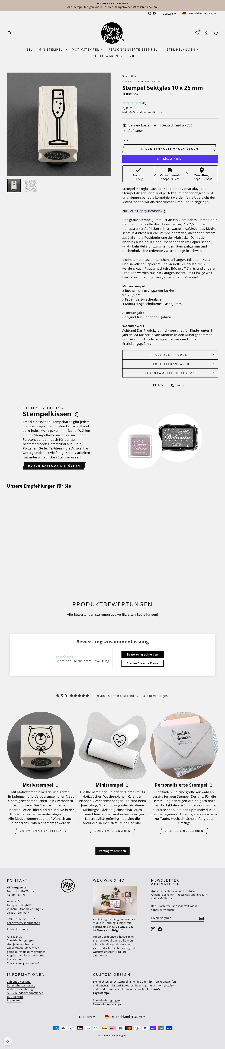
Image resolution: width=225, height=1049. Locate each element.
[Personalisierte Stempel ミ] (184, 745)
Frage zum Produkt (170, 354)
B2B (131, 56)
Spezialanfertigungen (106, 1000)
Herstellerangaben (170, 364)
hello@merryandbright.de (23, 922)
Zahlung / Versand (19, 981)
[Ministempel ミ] (112, 745)
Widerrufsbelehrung (20, 989)
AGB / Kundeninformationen (25, 993)
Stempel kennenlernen (184, 830)
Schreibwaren (105, 56)
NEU (29, 49)
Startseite (128, 76)
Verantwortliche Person (170, 372)
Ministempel (51, 49)
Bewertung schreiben (142, 654)
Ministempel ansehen (112, 830)
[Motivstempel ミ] (41, 745)
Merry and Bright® (141, 81)
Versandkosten (153, 112)
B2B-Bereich (15, 996)
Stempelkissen (182, 49)
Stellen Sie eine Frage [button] (142, 663)
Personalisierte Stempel (133, 49)
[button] (131, 103)
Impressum (14, 1000)
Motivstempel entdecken (41, 830)
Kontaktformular (17, 929)
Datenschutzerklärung (21, 985)
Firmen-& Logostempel (107, 1004)
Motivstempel (86, 49)
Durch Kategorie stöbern (54, 465)
